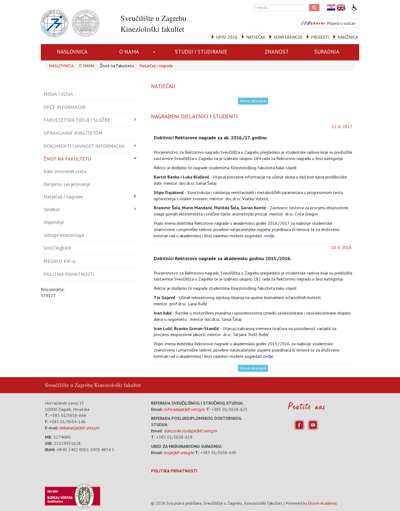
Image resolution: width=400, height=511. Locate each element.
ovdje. (269, 235)
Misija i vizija (58, 94)
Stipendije (54, 222)
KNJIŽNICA (348, 37)
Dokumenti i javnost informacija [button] (84, 146)
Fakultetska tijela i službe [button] (77, 120)
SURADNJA (326, 51)
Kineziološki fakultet (117, 385)
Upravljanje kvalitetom (73, 133)
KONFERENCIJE (288, 37)
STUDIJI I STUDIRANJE (201, 51)
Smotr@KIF (58, 248)
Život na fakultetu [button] (67, 159)
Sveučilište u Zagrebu (69, 385)
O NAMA (129, 51)
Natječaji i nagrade (156, 65)
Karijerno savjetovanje (67, 184)
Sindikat (52, 209)
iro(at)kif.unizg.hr (179, 452)
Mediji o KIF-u (60, 261)
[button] (155, 52)
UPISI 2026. (227, 37)
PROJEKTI (320, 37)
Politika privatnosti (69, 274)
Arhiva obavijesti (253, 100)
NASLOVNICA (72, 51)
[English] (341, 7)
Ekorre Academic (322, 503)
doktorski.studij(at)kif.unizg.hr (190, 430)
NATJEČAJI (256, 37)
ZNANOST (277, 51)
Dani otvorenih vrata (65, 171)
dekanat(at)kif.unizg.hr (80, 427)
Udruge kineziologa (64, 235)
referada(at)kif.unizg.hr (184, 409)
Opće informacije (65, 107)
